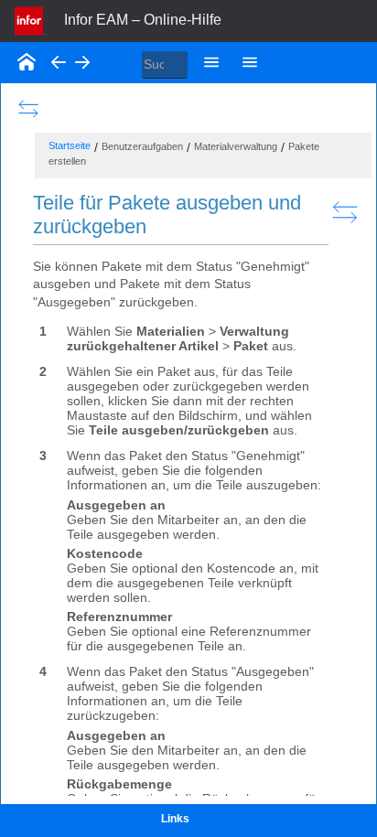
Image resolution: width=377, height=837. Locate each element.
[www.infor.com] (30, 19)
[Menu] (211, 62)
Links (175, 818)
